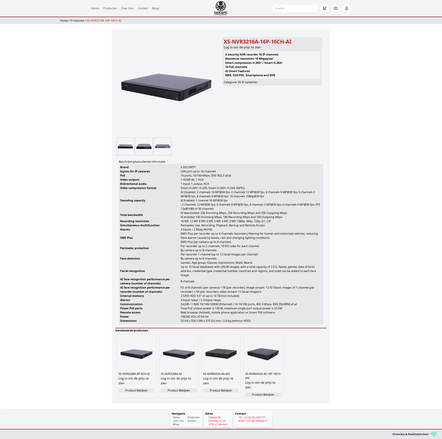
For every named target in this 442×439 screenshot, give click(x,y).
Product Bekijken (136, 390)
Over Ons (127, 8)
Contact (143, 8)
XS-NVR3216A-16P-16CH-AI (104, 20)
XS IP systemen (248, 82)
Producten (110, 8)
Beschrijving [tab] (127, 162)
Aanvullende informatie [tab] (150, 162)
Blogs (155, 8)
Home (95, 8)
